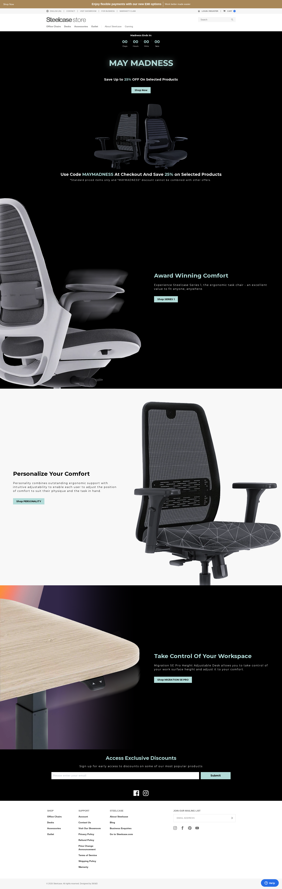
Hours (135, 46)
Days (125, 46)
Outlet (50, 834)
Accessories (54, 828)
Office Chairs (54, 816)
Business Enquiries (121, 828)
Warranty (83, 867)
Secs (157, 46)
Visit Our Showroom (89, 828)
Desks (50, 822)
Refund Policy (86, 840)
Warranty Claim (128, 11)
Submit (216, 775)
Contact (70, 11)
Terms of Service (87, 855)
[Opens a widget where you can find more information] (270, 883)
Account (83, 816)
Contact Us (84, 822)
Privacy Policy (86, 834)
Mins (146, 46)
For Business (108, 11)
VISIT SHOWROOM (88, 11)
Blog (112, 822)
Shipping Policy (87, 861)
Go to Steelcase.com (121, 834)
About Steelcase (119, 816)
